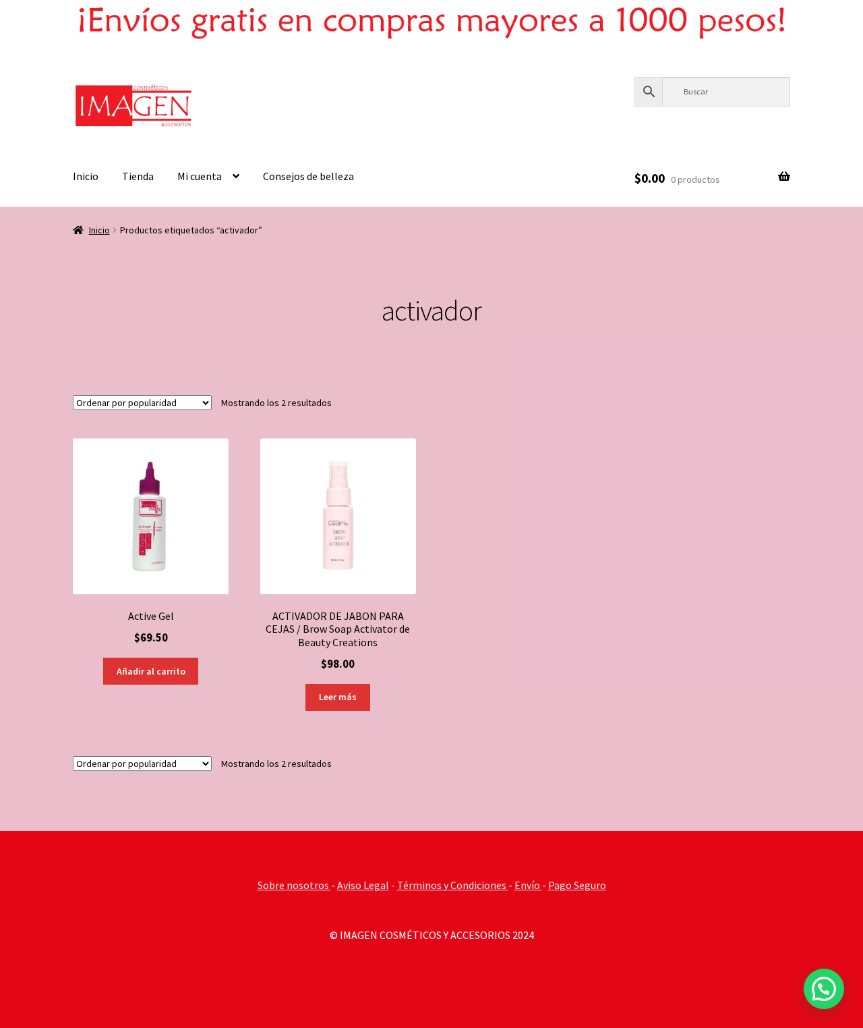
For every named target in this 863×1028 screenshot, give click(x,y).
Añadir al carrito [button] (151, 671)
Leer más (338, 697)
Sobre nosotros (294, 885)
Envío (528, 885)
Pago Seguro (577, 885)
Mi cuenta (199, 176)
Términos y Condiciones (452, 885)
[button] (824, 989)
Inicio (85, 176)
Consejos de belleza (308, 176)
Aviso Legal (363, 885)
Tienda (138, 176)
